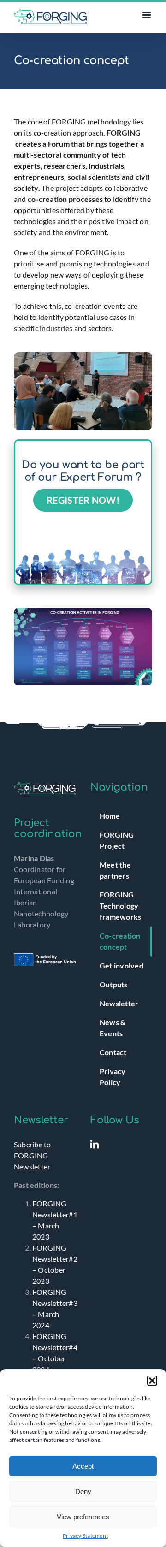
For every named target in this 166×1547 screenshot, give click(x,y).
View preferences (83, 1517)
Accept (83, 1466)
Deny (83, 1491)
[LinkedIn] (94, 1144)
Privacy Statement (85, 1535)
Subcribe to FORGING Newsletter (32, 1155)
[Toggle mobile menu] (147, 15)
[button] (152, 1380)
